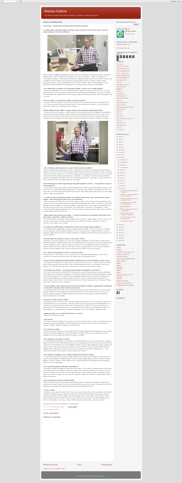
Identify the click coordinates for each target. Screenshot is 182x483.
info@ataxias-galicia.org (123, 44)
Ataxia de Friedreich (122, 68)
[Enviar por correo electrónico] (69, 407)
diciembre (123, 160)
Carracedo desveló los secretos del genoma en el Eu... (129, 199)
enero (121, 188)
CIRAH (119, 265)
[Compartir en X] (72, 407)
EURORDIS (120, 268)
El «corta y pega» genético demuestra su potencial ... (127, 213)
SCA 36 (119, 116)
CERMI (119, 263)
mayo (121, 178)
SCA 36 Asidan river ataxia (124, 118)
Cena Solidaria (120, 80)
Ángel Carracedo (53, 409)
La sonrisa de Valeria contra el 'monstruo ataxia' (128, 217)
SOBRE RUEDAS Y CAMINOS (125, 285)
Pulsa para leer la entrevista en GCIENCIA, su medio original (60, 404)
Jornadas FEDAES (121, 98)
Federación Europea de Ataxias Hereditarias (125, 275)
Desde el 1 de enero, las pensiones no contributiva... (128, 209)
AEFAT (119, 247)
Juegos (118, 100)
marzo (122, 183)
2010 (120, 238)
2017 (120, 155)
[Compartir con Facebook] (74, 407)
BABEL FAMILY (121, 261)
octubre (122, 165)
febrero (122, 185)
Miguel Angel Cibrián (122, 281)
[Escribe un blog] (71, 407)
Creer (118, 82)
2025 (120, 137)
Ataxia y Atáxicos (121, 73)
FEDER (119, 89)
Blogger (102, 476)
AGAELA (119, 249)
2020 (120, 147)
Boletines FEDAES (122, 75)
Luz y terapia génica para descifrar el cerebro (129, 191)
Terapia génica (120, 125)
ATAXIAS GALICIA (122, 256)
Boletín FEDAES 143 (125, 206)
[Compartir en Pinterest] (76, 407)
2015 (120, 225)
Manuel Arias (120, 105)
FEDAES (119, 270)
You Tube (119, 130)
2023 (120, 142)
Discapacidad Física (122, 84)
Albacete (119, 64)
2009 (120, 240)
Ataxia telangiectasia (122, 71)
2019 (120, 149)
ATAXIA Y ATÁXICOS (123, 254)
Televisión (119, 123)
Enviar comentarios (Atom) (58, 468)
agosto (122, 170)
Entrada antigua (106, 464)
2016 (120, 157)
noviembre (123, 162)
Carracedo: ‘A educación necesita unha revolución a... (128, 195)
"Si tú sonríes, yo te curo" (126, 221)
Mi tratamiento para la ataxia (124, 107)
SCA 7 (118, 121)
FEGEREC (119, 278)
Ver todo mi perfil (130, 34)
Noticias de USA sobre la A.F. (124, 283)
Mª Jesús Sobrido (121, 102)
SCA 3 (118, 114)
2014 (120, 227)
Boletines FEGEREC (122, 78)
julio (121, 172)
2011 (120, 235)
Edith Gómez (120, 87)
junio (121, 175)
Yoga (118, 127)
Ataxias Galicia (55, 11)
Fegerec (119, 91)
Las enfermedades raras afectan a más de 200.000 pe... (128, 203)
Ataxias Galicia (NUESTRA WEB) (126, 259)
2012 (120, 232)
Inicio (80, 464)
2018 (120, 152)
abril (121, 180)
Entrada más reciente (50, 464)
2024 (120, 139)
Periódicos (119, 109)
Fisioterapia (120, 93)
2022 (120, 144)
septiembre (123, 167)
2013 (120, 230)
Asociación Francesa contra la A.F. (126, 252)
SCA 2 (118, 111)
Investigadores (120, 96)
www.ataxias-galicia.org (123, 48)
